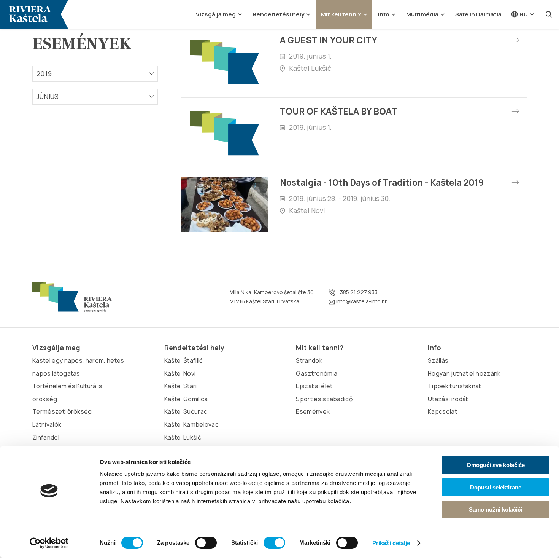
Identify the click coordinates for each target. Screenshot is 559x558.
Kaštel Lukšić (182, 437)
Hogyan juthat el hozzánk (464, 373)
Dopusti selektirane (495, 487)
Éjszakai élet (314, 386)
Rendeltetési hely (278, 14)
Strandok (309, 360)
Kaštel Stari (180, 386)
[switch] (206, 543)
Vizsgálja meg (216, 14)
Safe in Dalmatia (478, 14)
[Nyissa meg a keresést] (548, 14)
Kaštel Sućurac (185, 411)
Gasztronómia (316, 373)
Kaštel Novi (180, 373)
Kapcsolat (442, 411)
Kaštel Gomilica (186, 399)
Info (383, 14)
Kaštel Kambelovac (191, 424)
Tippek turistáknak (455, 386)
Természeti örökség (62, 411)
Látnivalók (46, 424)
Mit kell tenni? (341, 14)
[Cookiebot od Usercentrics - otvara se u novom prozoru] (49, 543)
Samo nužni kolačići (495, 509)
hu (523, 14)
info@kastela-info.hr (361, 301)
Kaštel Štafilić (183, 360)
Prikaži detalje (391, 543)
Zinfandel (45, 437)
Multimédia (422, 14)
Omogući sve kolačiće (496, 465)
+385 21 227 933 (356, 292)
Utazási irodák (448, 399)
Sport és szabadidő (324, 399)
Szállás (438, 360)
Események (313, 411)
